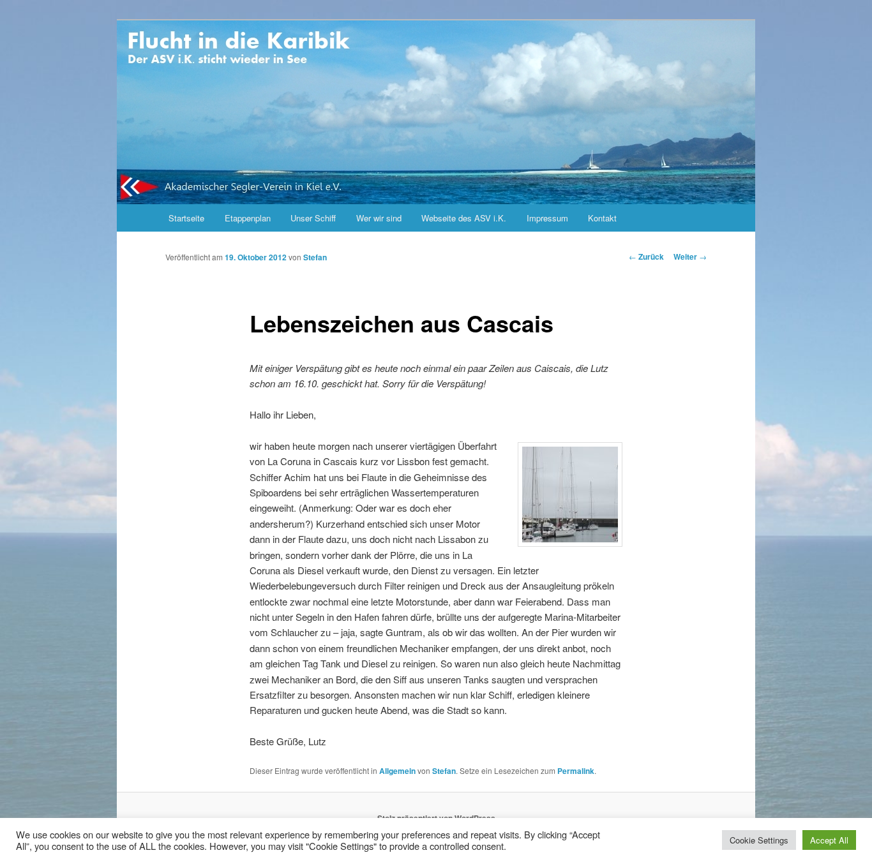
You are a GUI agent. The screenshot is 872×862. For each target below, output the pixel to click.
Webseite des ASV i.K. (463, 218)
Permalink (575, 771)
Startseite (186, 218)
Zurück (646, 256)
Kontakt (602, 218)
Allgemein (397, 771)
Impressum (547, 218)
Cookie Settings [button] (759, 840)
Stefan (315, 257)
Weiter (690, 256)
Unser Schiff (313, 218)
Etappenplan (248, 218)
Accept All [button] (829, 840)
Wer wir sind (379, 218)
